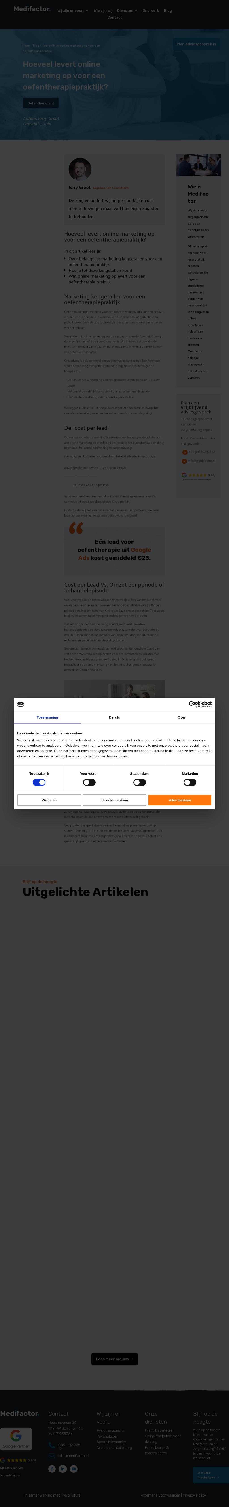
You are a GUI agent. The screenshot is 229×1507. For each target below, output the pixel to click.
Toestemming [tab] (47, 717)
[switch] (89, 782)
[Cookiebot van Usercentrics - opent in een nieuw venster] (192, 704)
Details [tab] (114, 717)
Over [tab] (181, 717)
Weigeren (49, 800)
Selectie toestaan (114, 800)
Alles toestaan (180, 800)
